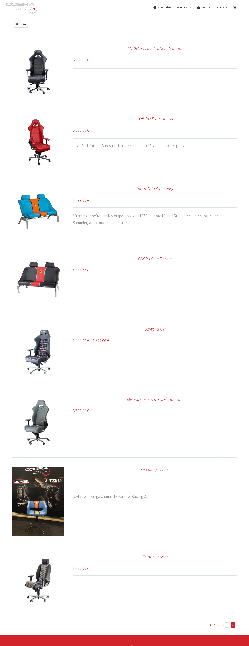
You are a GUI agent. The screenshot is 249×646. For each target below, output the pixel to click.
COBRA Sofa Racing (155, 259)
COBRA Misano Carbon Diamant (154, 48)
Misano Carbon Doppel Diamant (155, 399)
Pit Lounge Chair (155, 469)
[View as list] (24, 23)
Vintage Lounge (154, 557)
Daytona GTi (155, 329)
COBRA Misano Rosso (155, 118)
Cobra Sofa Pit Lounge (154, 189)
